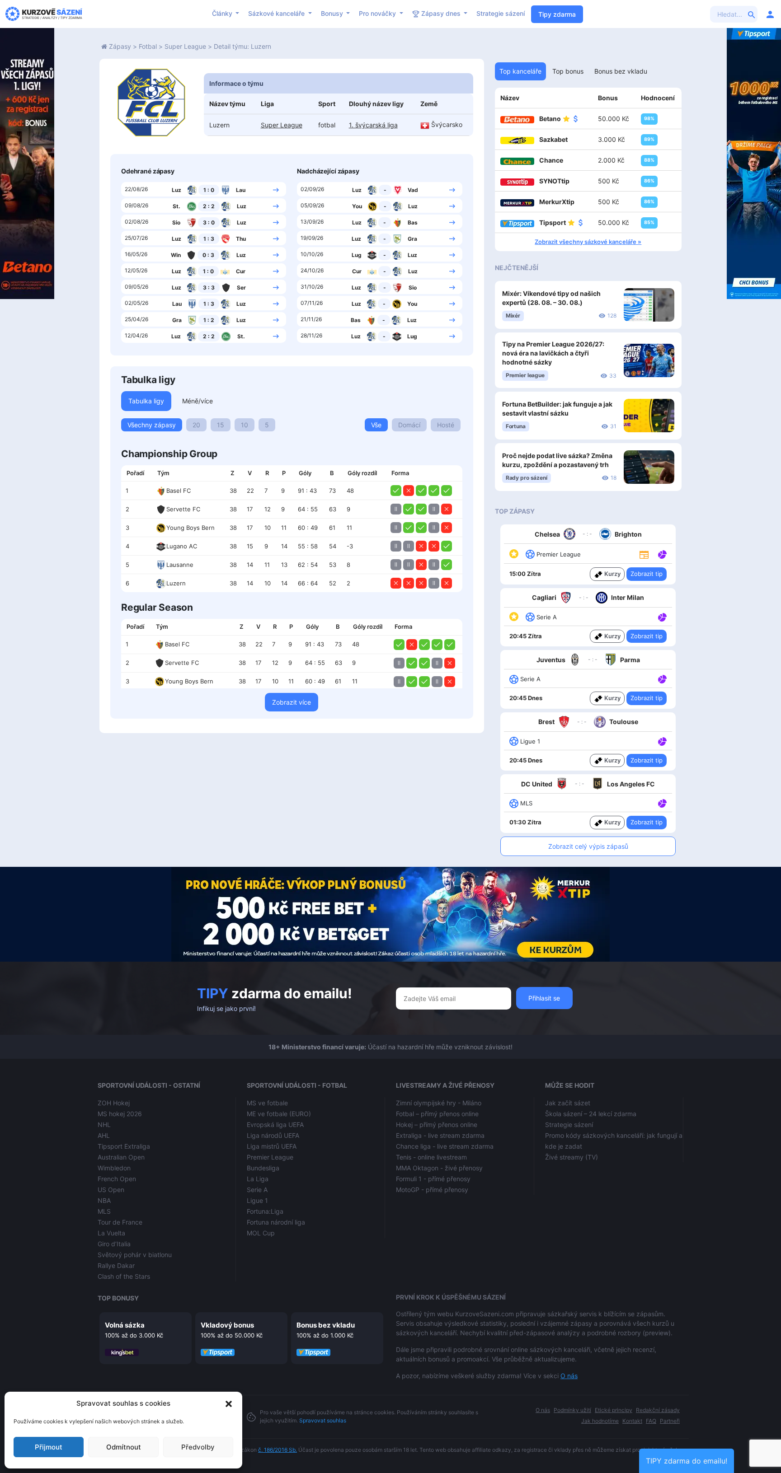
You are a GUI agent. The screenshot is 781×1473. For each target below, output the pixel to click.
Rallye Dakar (116, 1265)
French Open (117, 1179)
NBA (104, 1200)
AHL (104, 1135)
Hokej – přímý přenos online (436, 1124)
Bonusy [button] (333, 13)
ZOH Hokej (114, 1103)
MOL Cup (261, 1233)
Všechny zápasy (151, 425)
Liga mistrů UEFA (271, 1146)
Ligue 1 (257, 1200)
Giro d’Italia (114, 1244)
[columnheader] (136, 473)
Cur (240, 271)
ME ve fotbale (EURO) (279, 1114)
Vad (413, 190)
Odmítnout (123, 1447)
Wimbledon (114, 1168)
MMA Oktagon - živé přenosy (439, 1168)
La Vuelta (111, 1233)
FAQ (651, 1420)
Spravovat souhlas (322, 1420)
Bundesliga (263, 1168)
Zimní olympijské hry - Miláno (438, 1103)
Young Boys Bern (190, 527)
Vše (376, 425)
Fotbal (148, 46)
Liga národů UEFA (273, 1135)
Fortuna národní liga (276, 1222)
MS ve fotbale (267, 1103)
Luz (176, 190)
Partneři (670, 1420)
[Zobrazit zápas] (275, 189)
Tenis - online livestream (431, 1157)
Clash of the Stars (124, 1276)
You (357, 206)
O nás (569, 1375)
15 (220, 425)
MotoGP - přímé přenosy (432, 1189)
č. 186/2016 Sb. (277, 1449)
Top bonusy (118, 1298)
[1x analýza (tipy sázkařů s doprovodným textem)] (661, 553)
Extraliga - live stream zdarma (440, 1135)
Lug (357, 255)
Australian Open (121, 1157)
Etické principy (613, 1410)
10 (244, 425)
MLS (104, 1211)
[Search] (751, 14)
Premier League (270, 1157)
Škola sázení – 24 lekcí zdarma (590, 1114)
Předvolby (198, 1447)
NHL (104, 1124)
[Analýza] (662, 553)
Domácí (409, 425)
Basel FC (178, 490)
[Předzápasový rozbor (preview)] (644, 553)
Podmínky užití (572, 1410)
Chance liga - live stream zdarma (445, 1146)
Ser (241, 287)
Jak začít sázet (567, 1103)
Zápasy (120, 46)
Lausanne (179, 564)
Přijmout (48, 1447)
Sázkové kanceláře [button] (277, 13)
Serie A (257, 1189)
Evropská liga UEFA (275, 1124)
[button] (228, 1403)
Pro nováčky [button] (378, 13)
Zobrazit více (291, 702)
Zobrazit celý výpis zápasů (588, 846)
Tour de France (120, 1222)
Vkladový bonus (227, 1325)
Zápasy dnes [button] (440, 13)
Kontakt (632, 1420)
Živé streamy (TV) (571, 1157)
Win (176, 255)
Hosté (445, 425)
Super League (185, 46)
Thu (241, 238)
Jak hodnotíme (600, 1420)
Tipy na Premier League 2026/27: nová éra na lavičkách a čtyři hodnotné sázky (553, 353)
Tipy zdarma (557, 14)
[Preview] (644, 554)
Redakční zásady (658, 1410)
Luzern (176, 583)
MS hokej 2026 (120, 1114)
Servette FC (183, 509)
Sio (176, 222)
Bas (413, 222)
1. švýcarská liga (373, 125)
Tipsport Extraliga (124, 1146)
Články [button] (223, 13)
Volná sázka (125, 1325)
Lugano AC (181, 546)
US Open (111, 1189)
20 (196, 425)
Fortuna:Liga (265, 1211)
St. (176, 206)
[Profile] (770, 14)
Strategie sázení (500, 13)
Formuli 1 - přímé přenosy (433, 1179)
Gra (177, 320)
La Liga (257, 1179)
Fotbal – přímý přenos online (437, 1114)
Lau (240, 190)
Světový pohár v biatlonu (135, 1254)
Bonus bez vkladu (325, 1325)
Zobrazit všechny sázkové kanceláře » (588, 241)
